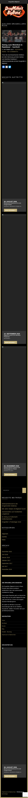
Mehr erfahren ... (10, 210)
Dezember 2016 (7, 569)
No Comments (12, 51)
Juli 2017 (5, 566)
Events (4, 626)
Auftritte (19, 49)
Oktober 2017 (6, 560)
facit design (5, 793)
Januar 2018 (6, 557)
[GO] (24, 490)
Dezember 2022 (7, 551)
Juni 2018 (5, 554)
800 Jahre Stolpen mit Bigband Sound (14, 509)
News (4, 51)
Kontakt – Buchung (7, 631)
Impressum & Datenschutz (9, 634)
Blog (3, 629)
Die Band (4, 623)
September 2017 (7, 563)
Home (3, 620)
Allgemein (5, 534)
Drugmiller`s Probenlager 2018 (11, 522)
